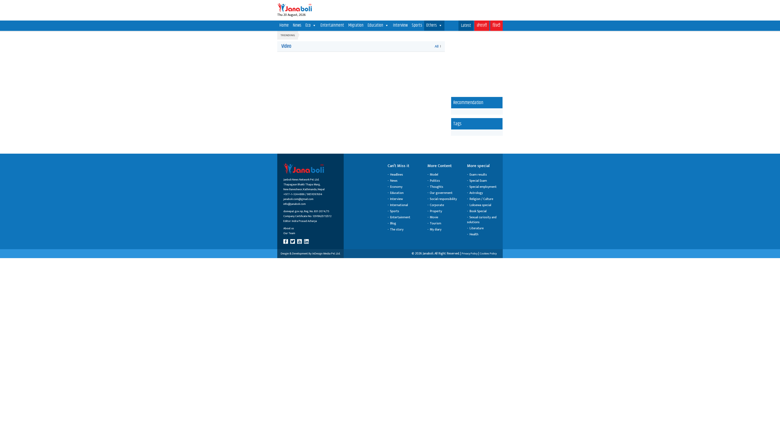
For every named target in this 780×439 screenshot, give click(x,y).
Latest (466, 25)
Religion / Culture (481, 199)
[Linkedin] (307, 241)
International (399, 205)
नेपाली (482, 25)
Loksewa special (480, 205)
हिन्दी (496, 25)
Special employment (483, 187)
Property (436, 211)
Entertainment (332, 25)
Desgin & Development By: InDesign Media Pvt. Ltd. (310, 253)
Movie (434, 217)
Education (375, 25)
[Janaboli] (294, 8)
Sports (417, 25)
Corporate (437, 205)
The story (396, 229)
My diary (435, 229)
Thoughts (436, 187)
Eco (308, 25)
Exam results (478, 174)
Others (431, 25)
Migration (355, 25)
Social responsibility (443, 199)
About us (288, 228)
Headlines (396, 174)
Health (473, 234)
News (297, 25)
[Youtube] (300, 241)
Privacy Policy (470, 253)
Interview (400, 25)
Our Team (289, 233)
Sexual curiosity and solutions (481, 220)
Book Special (477, 211)
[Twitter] (293, 241)
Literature (476, 228)
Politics (435, 181)
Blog (393, 223)
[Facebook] (286, 241)
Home (284, 25)
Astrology (476, 193)
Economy (396, 187)
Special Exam (478, 181)
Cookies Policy (488, 253)
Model (434, 174)
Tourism (435, 223)
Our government (441, 193)
